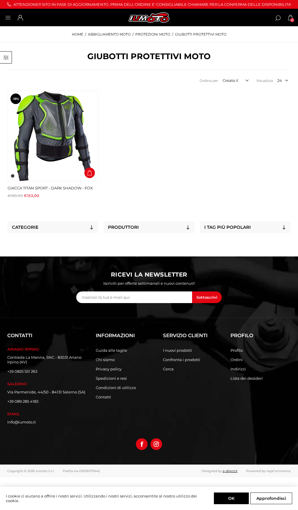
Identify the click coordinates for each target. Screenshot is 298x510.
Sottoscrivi (206, 297)
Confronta (89, 148)
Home (77, 34)
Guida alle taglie (111, 350)
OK (231, 498)
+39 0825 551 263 (22, 371)
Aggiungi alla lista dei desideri (89, 160)
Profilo (236, 350)
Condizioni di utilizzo (116, 387)
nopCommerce (278, 471)
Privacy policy (109, 369)
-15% (15, 99)
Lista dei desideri (246, 378)
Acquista (89, 173)
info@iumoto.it (21, 422)
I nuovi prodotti (177, 350)
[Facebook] (142, 444)
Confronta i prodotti (181, 359)
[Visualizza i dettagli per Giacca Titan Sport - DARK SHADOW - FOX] (53, 136)
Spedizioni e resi (111, 378)
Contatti (103, 397)
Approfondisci (271, 498)
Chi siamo (105, 359)
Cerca (168, 369)
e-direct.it (230, 471)
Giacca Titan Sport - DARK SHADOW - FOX (50, 188)
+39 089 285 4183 (22, 401)
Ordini (236, 359)
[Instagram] (156, 444)
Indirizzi (238, 369)
